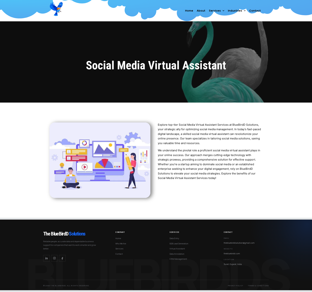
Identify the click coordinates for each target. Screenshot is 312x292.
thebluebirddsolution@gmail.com (239, 242)
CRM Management (178, 259)
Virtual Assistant (177, 248)
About (201, 10)
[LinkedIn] (46, 258)
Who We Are (120, 243)
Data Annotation (177, 253)
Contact (255, 10)
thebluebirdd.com (232, 253)
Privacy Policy (235, 286)
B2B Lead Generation (179, 243)
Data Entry (174, 238)
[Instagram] (54, 258)
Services (215, 10)
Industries (235, 10)
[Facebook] (62, 258)
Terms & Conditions (258, 286)
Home (189, 10)
